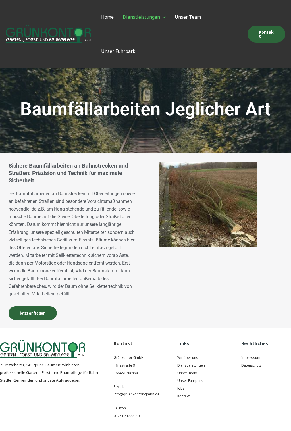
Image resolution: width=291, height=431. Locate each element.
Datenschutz (251, 365)
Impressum (250, 357)
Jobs (181, 388)
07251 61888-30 (127, 415)
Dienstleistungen (191, 365)
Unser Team (187, 372)
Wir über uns (187, 357)
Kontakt (183, 396)
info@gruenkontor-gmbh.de (136, 394)
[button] (163, 17)
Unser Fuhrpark (190, 380)
